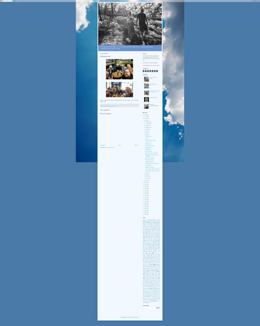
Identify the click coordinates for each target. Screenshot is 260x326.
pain (148, 282)
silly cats (148, 291)
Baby (146, 222)
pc (157, 282)
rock (159, 286)
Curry (148, 226)
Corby (156, 225)
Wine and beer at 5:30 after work (151, 153)
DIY (152, 226)
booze (156, 248)
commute (155, 256)
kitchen (150, 275)
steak (148, 293)
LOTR (149, 233)
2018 (145, 188)
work (151, 301)
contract (144, 257)
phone (144, 284)
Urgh (147, 242)
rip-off (155, 286)
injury (156, 274)
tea (156, 295)
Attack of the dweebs (149, 161)
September (148, 127)
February (147, 176)
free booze (149, 267)
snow (159, 291)
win (159, 299)
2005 (145, 212)
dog (143, 259)
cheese (144, 254)
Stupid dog (152, 104)
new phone (151, 279)
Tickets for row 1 (148, 136)
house (144, 274)
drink (154, 258)
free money (155, 267)
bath (157, 243)
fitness (155, 262)
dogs (149, 258)
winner (146, 301)
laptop (156, 275)
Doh (157, 226)
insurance (144, 275)
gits (159, 270)
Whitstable (114, 106)
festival (158, 261)
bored (144, 250)
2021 (145, 182)
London (151, 235)
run (157, 288)
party (153, 282)
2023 (145, 120)
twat (159, 296)
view (150, 298)
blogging (144, 247)
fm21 (146, 264)
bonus (151, 248)
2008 (145, 206)
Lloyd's (146, 235)
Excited (147, 228)
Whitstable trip (148, 149)
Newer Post (103, 145)
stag (143, 293)
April (147, 173)
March (147, 175)
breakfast (150, 250)
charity (156, 253)
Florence (150, 229)
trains (155, 296)
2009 (145, 205)
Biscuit (155, 222)
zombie (145, 302)
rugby (151, 288)
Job (151, 232)
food (150, 264)
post (159, 284)
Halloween (149, 230)
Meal (157, 235)
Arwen (151, 221)
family (149, 261)
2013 (145, 197)
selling (147, 289)
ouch (144, 282)
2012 (145, 199)
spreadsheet (156, 292)
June (146, 133)
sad (143, 289)
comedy (148, 256)
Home (120, 145)
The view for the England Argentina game (154, 91)
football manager (149, 266)
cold (159, 254)
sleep (154, 291)
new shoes (156, 279)
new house (145, 279)
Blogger (137, 317)
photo (149, 284)
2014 (145, 195)
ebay (156, 260)
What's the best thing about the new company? (152, 155)
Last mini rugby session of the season (152, 169)
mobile (150, 278)
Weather (154, 242)
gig (155, 270)
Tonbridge (157, 240)
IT (154, 230)
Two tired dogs (148, 165)
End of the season (148, 151)
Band (151, 222)
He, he (146, 138)
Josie (144, 233)
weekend (150, 299)
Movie (147, 237)
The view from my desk (149, 145)
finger (150, 262)
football (158, 264)
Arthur (144, 221)
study (152, 293)
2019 (145, 186)
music (155, 278)
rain (156, 285)
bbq (151, 244)
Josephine (156, 232)
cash (157, 251)
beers (104, 106)
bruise (156, 250)
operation (156, 281)
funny (151, 268)
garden (150, 270)
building (144, 251)
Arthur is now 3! (148, 142)
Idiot (159, 231)
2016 (145, 192)
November (148, 123)
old (152, 281)
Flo (143, 229)
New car (152, 237)
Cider (147, 225)
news (144, 281)
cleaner (154, 254)
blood (149, 247)
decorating (156, 257)
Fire (157, 228)
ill (150, 274)
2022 (145, 181)
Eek (143, 228)
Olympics (144, 239)
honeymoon (152, 273)
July (146, 131)
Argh (156, 219)
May (146, 134)
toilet (151, 296)
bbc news (145, 244)
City (151, 225)
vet (145, 298)
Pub (156, 239)
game (156, 268)
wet (155, 299)
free (143, 267)
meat (146, 278)
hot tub (157, 273)
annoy (150, 243)
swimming (145, 295)
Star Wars (151, 240)
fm (159, 263)
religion (144, 286)
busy (149, 251)
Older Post (136, 145)
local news (150, 277)
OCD (157, 237)
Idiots (146, 232)
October (147, 125)
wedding (144, 299)
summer (156, 293)
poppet (153, 284)
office (148, 281)
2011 (145, 201)
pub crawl (110, 106)
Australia (158, 221)
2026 (145, 114)
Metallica (149, 236)
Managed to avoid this (149, 167)
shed (151, 289)
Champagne (150, 223)
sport (151, 292)
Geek (144, 230)
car (153, 251)
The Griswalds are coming (150, 140)
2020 (145, 184)
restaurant (149, 286)
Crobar (144, 226)
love (155, 277)
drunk (146, 260)
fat (154, 261)
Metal (144, 236)
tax (152, 295)
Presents (150, 239)
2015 (145, 193)
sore (146, 292)
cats (149, 253)
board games (145, 248)
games (144, 270)
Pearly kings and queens (149, 157)
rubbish (146, 288)
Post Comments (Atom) (110, 147)
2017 (145, 190)
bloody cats (155, 247)
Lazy (153, 233)
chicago (148, 254)
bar (154, 243)
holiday (158, 271)
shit (154, 289)
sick (143, 291)
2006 (145, 210)
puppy (152, 285)
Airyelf (129, 317)
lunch (158, 277)
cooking (150, 257)
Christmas (157, 224)
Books (144, 223)
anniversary (145, 243)
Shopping (145, 240)
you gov (158, 301)
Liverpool (158, 233)
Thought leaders (148, 147)
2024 (145, 118)
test (159, 295)
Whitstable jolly (148, 143)
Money (158, 236)
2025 (145, 116)
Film (152, 228)
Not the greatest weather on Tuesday (152, 170)
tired (146, 296)
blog (156, 246)
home (147, 273)
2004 (145, 214)
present (146, 285)
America (144, 219)
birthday (149, 246)
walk (155, 298)
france (157, 266)
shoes (157, 289)
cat (143, 253)
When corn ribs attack (149, 159)
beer (156, 244)
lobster (144, 277)
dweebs (151, 260)
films (146, 262)
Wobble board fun (153, 97)
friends (107, 106)
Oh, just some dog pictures (153, 78)
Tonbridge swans (153, 84)
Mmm (154, 236)
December (148, 122)
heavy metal (152, 271)
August (147, 129)
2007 (145, 208)
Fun (156, 229)
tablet (149, 295)
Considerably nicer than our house (151, 163)
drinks (158, 258)
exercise (144, 261)
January (147, 178)
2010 (145, 203)
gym (146, 271)
